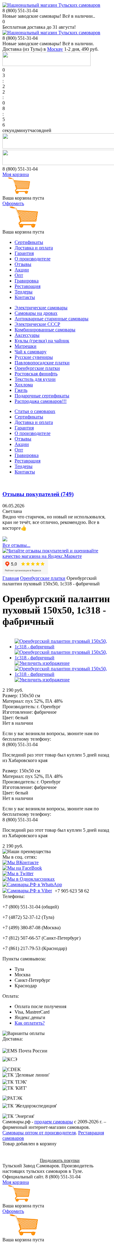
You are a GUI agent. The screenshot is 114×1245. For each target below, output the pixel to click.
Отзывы (23, 264)
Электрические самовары (41, 307)
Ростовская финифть (36, 373)
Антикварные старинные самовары (51, 318)
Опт (19, 275)
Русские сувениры (34, 357)
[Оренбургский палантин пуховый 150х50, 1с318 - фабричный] (63, 646)
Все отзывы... (16, 545)
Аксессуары (27, 335)
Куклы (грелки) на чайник (42, 340)
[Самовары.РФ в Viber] (27, 890)
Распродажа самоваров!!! (41, 401)
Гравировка (27, 280)
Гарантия (24, 253)
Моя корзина (15, 174)
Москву (55, 49)
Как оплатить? (30, 1023)
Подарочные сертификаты (42, 395)
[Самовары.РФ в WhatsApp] (32, 884)
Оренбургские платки (37, 368)
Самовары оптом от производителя (39, 1132)
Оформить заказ (19, 1160)
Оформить (13, 203)
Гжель (21, 390)
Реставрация (27, 286)
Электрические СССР (37, 324)
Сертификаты (29, 242)
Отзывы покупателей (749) (38, 494)
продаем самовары (53, 1121)
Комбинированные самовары (45, 329)
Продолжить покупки (60, 1160)
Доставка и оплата (34, 247)
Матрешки (25, 346)
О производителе (32, 258)
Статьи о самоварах (35, 411)
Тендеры (24, 291)
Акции (22, 269)
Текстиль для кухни (35, 379)
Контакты (25, 297)
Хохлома (24, 384)
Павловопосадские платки (42, 362)
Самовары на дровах (36, 313)
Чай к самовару (31, 351)
